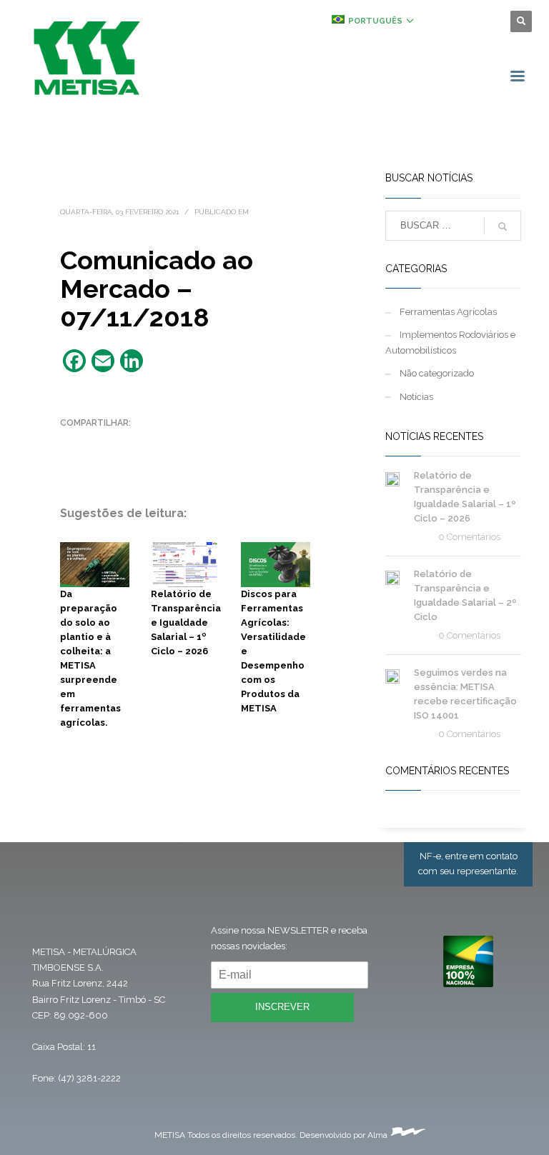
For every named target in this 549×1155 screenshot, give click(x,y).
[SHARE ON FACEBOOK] (96, 441)
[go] (502, 226)
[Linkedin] (485, 21)
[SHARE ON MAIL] (70, 460)
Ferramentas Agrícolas (448, 311)
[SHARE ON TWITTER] (70, 442)
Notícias (416, 396)
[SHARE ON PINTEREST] (146, 441)
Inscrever (282, 1006)
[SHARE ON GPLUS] (121, 441)
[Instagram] (464, 21)
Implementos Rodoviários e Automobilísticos (450, 342)
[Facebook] (442, 21)
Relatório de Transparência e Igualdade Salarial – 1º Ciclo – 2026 (186, 622)
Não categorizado (437, 373)
